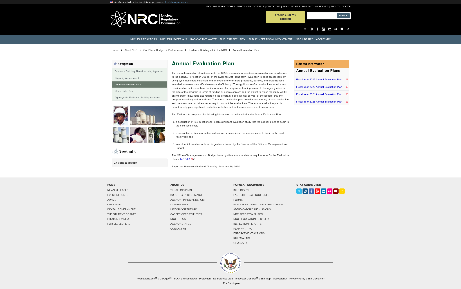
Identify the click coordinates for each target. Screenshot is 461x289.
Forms (238, 199)
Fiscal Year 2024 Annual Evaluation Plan (319, 94)
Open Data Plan (124, 91)
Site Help (258, 6)
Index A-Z (307, 6)
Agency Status (180, 223)
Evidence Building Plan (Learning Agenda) (139, 71)
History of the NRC (184, 209)
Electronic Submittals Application (258, 204)
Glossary (240, 242)
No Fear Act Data (223, 278)
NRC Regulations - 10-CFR (251, 218)
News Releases (117, 190)
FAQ (208, 6)
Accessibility (280, 278)
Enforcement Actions (249, 233)
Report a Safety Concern (285, 17)
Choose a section (126, 162)
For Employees (231, 283)
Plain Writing (242, 228)
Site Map (266, 278)
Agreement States (224, 6)
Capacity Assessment (127, 78)
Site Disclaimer (316, 278)
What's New (244, 6)
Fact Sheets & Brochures (251, 195)
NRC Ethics (178, 218)
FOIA (177, 278)
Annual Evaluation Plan (128, 84)
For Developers (118, 223)
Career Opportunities (186, 214)
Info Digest (241, 190)
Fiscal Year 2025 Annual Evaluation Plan (319, 101)
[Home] (129, 19)
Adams (111, 199)
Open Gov (114, 204)
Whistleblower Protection (197, 278)
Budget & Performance (186, 195)
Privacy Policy (297, 278)
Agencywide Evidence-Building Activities (137, 97)
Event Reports (117, 195)
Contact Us (273, 6)
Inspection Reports (247, 223)
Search (343, 15)
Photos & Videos (118, 218)
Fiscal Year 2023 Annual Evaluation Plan (319, 86)
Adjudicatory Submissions (252, 209)
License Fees (179, 204)
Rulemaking (241, 238)
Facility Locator (341, 6)
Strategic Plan (181, 190)
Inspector (245, 278)
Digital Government (121, 209)
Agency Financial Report (188, 199)
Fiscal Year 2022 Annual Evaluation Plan (319, 79)
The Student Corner (121, 214)
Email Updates (291, 6)
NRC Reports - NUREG (248, 214)
